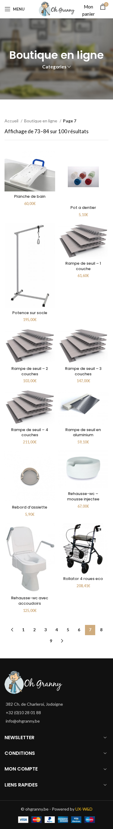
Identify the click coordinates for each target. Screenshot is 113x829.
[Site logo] (57, 8)
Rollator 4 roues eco (83, 578)
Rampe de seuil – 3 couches (83, 371)
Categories (54, 67)
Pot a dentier (83, 207)
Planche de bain (30, 196)
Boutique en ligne (41, 120)
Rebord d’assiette (29, 507)
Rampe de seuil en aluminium (83, 432)
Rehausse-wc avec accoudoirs (29, 600)
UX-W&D (84, 809)
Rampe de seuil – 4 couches (29, 432)
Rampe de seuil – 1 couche (83, 266)
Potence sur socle (29, 312)
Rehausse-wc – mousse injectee (83, 496)
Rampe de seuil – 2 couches (29, 371)
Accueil (12, 120)
